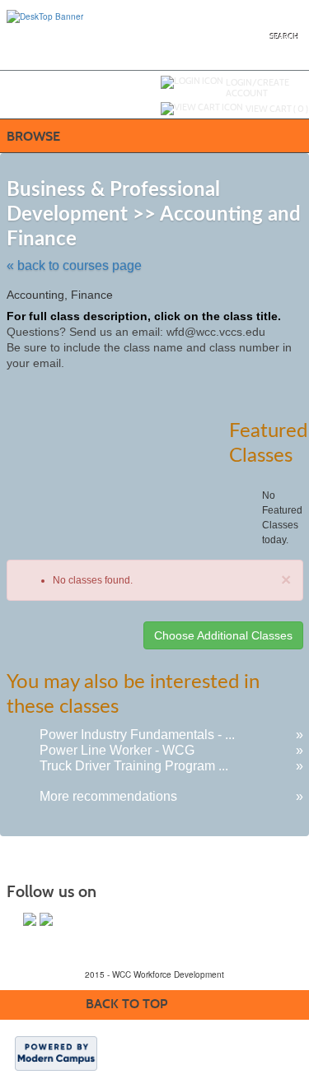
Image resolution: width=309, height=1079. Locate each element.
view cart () (277, 108)
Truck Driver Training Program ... (134, 766)
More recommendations (108, 796)
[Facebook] (29, 919)
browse (33, 136)
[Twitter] (46, 919)
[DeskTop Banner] (45, 15)
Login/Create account (257, 88)
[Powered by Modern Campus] (56, 1052)
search (284, 36)
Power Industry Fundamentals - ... (137, 735)
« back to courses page (74, 265)
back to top (126, 1004)
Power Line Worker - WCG (117, 750)
